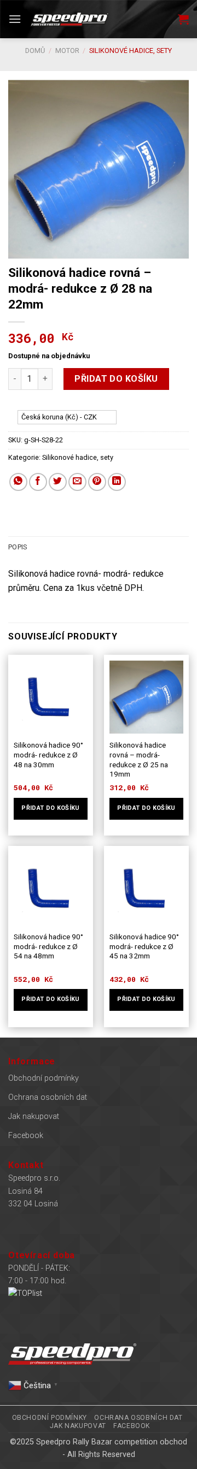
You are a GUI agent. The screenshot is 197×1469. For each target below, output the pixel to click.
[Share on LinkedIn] (117, 482)
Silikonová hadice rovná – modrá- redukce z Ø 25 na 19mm (138, 759)
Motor (67, 50)
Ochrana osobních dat (47, 1097)
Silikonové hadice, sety (130, 50)
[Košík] (183, 19)
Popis (17, 547)
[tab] (98, 547)
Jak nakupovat (33, 1116)
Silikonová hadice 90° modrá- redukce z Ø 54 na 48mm (48, 946)
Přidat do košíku (116, 379)
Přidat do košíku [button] (50, 807)
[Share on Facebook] (38, 482)
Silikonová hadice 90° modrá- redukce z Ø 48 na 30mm (48, 754)
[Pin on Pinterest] (97, 482)
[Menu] (14, 18)
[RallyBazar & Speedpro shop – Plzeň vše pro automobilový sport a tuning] (69, 19)
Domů (35, 50)
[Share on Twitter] (58, 482)
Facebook (25, 1135)
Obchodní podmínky (43, 1078)
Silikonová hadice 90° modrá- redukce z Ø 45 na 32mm (144, 946)
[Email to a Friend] (77, 482)
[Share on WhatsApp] (18, 482)
